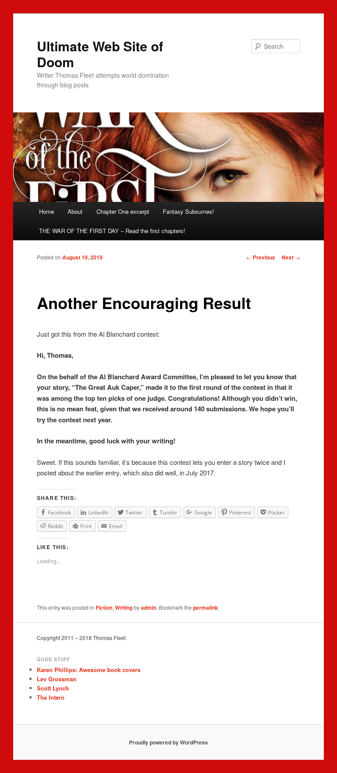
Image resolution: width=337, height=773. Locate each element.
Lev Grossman (56, 679)
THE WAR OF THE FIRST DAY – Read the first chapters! (112, 231)
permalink (205, 607)
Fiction (104, 607)
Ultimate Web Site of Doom (100, 53)
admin (148, 607)
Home (46, 211)
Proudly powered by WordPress (168, 742)
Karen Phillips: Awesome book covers (88, 669)
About (75, 211)
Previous (260, 257)
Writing (124, 607)
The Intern (51, 697)
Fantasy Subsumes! (188, 211)
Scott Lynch (53, 688)
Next (291, 257)
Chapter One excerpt (123, 211)
